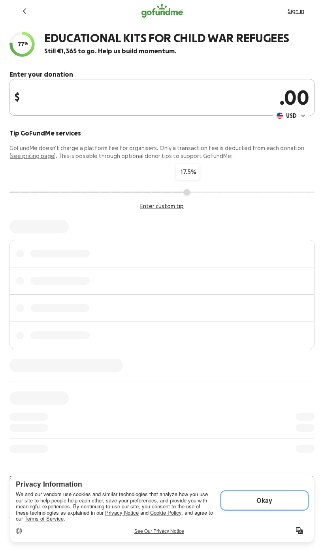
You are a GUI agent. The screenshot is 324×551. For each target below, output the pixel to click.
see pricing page (32, 156)
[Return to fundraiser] (24, 11)
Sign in (296, 11)
